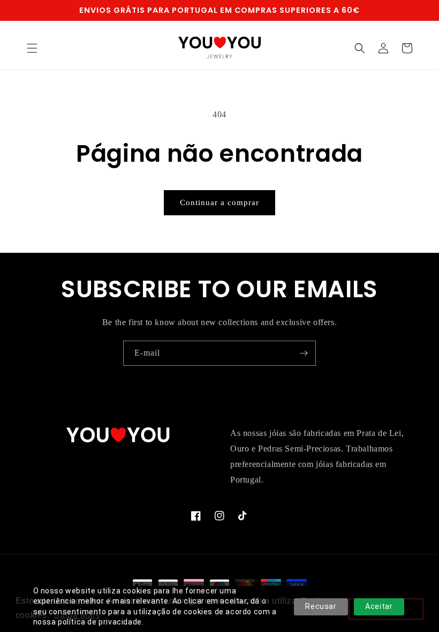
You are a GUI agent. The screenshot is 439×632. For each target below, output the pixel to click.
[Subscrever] (303, 353)
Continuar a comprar (219, 202)
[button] (32, 48)
